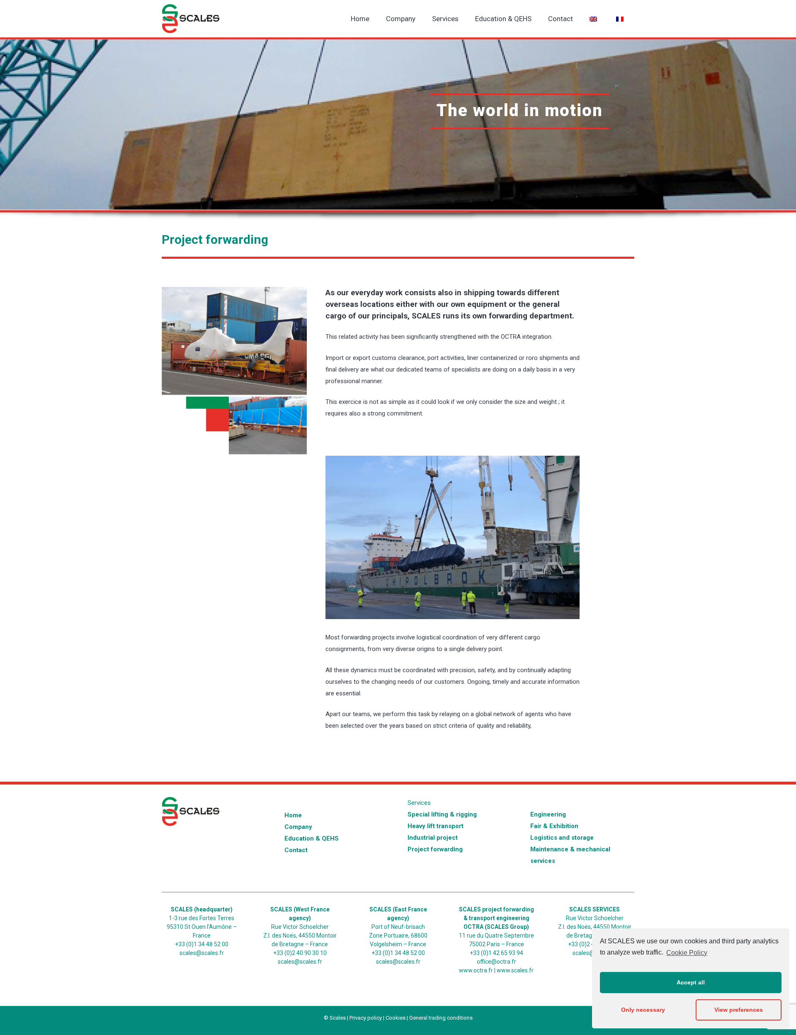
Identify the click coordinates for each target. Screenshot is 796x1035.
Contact (296, 850)
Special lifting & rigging (442, 814)
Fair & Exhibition (554, 826)
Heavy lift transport (436, 826)
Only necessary (643, 1009)
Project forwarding (435, 849)
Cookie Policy (686, 952)
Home (293, 815)
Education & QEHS (311, 838)
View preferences (738, 1009)
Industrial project (433, 837)
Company (298, 827)
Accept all (691, 982)
